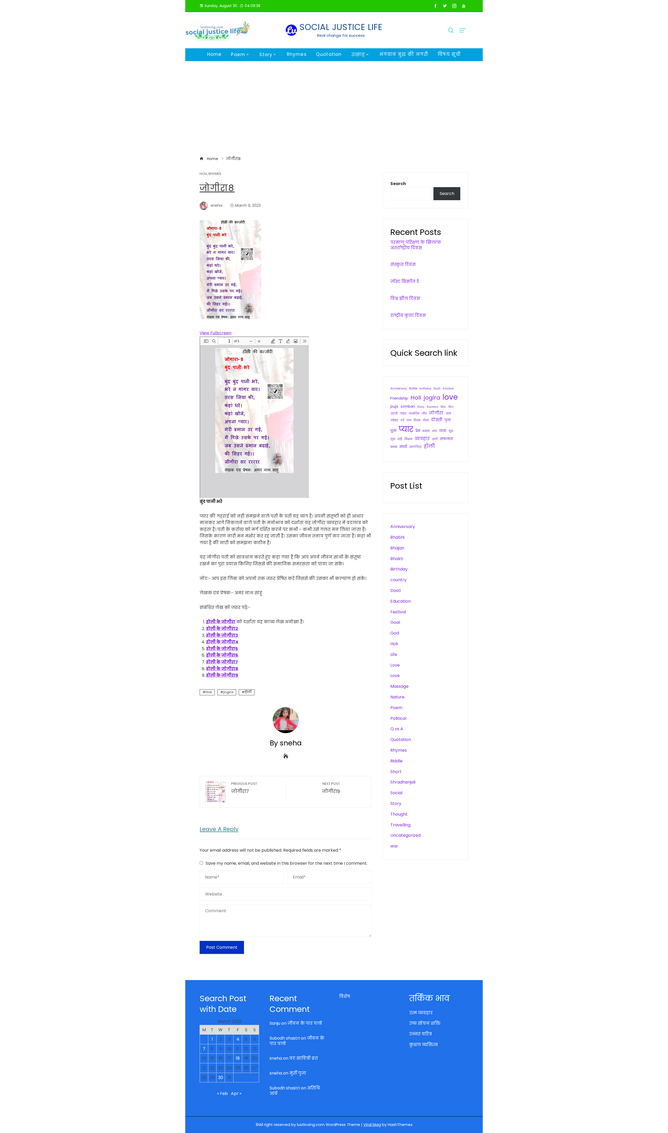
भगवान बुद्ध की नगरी (403, 54)
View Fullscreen (215, 333)
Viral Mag (372, 1124)
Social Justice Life (341, 27)
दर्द (402, 420)
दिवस (417, 420)
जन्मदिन (414, 414)
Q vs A (396, 729)
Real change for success (341, 35)
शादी (435, 439)
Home (214, 54)
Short (396, 772)
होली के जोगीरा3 (222, 635)
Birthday (399, 569)
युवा (392, 439)
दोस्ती (436, 420)
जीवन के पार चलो (305, 1023)
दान (409, 420)
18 (238, 1058)
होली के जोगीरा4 (222, 642)
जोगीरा (436, 413)
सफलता (446, 438)
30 (220, 1078)
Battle (413, 388)
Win (451, 407)
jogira (228, 692)
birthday (425, 388)
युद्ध (451, 431)
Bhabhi (397, 537)
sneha (276, 1058)
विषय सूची (449, 54)
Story (265, 54)
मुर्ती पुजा (297, 1073)
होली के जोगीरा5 (222, 649)
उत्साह (358, 54)
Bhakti (396, 559)
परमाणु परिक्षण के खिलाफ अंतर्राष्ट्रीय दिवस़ (415, 245)
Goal (395, 622)
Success (432, 407)
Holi (203, 174)
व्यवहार (422, 439)
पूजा (393, 430)
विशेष (344, 996)
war (394, 846)
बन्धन (426, 431)
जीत (424, 414)
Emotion (448, 388)
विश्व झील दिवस (405, 298)
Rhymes (297, 54)
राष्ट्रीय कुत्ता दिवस (408, 315)
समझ (393, 447)
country (398, 580)
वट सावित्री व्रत (303, 1058)
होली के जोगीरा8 (222, 669)
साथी (403, 446)
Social (396, 793)
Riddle (396, 761)
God (394, 633)
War (443, 407)
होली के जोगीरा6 (222, 655)
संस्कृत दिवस (403, 265)
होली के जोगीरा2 (222, 629)
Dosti (437, 388)
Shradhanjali (402, 782)
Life (393, 654)
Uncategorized (405, 835)
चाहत (403, 414)
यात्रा (442, 430)
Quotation (329, 54)
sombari (408, 406)
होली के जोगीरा (220, 622)
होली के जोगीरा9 (222, 675)
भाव (434, 431)
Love (395, 665)
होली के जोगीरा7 (222, 662)
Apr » (236, 1093)
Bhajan (397, 548)
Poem (238, 54)
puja (394, 406)
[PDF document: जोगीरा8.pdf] (254, 417)
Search (398, 184)
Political (398, 718)
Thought (399, 814)
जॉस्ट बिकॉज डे (404, 281)
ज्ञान (448, 414)
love (450, 397)
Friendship (399, 398)
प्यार (406, 429)
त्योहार (394, 420)
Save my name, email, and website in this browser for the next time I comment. (286, 863)
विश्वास (408, 439)
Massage (399, 686)
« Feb (222, 1093)
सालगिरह (415, 447)
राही (399, 439)
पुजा (448, 420)
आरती (394, 414)
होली (248, 692)
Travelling (400, 825)
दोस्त (426, 420)
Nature (397, 697)
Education (400, 601)
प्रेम (417, 430)
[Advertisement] (334, 108)
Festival (398, 612)
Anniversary (398, 388)
